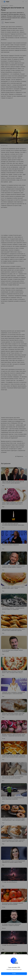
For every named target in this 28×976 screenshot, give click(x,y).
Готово (14, 973)
